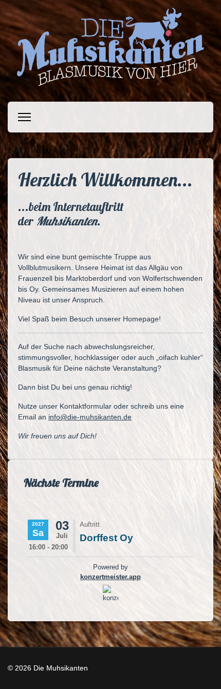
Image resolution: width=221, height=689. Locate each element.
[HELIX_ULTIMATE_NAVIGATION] (24, 117)
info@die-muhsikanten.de (90, 417)
